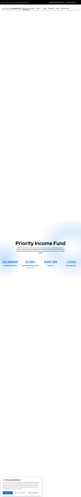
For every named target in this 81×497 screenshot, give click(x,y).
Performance (26, 9)
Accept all (7, 492)
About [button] (38, 8)
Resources (51, 8)
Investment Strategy (28, 8)
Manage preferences (33, 492)
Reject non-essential (19, 492)
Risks (57, 8)
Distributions (65, 8)
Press (44, 8)
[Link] (12, 9)
